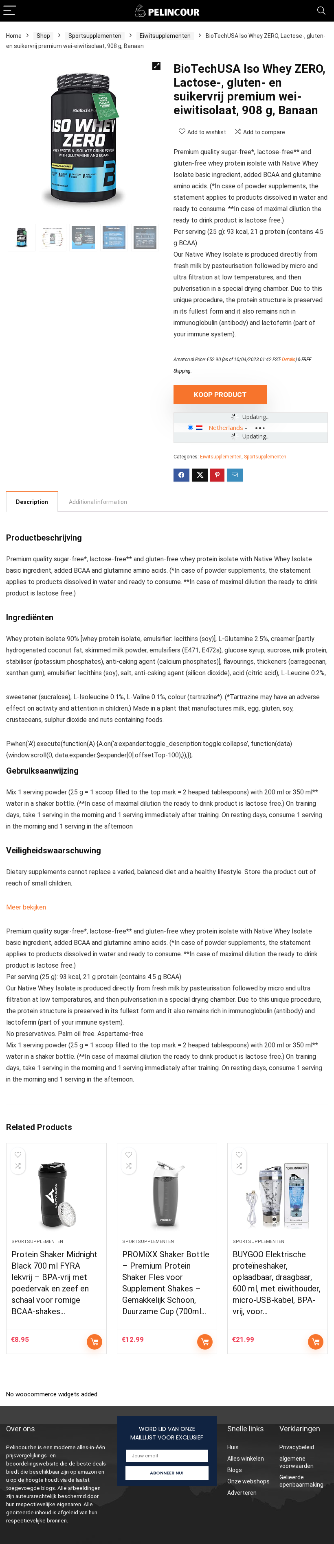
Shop (43, 36)
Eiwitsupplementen (165, 36)
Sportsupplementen (94, 36)
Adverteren (242, 1492)
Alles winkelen (245, 1458)
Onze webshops (248, 1481)
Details (288, 359)
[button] (156, 66)
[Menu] (10, 11)
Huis (233, 1447)
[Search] (321, 11)
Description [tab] (32, 502)
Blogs (234, 1470)
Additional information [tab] (98, 502)
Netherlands (226, 427)
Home (14, 36)
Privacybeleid (296, 1447)
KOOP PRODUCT (220, 394)
